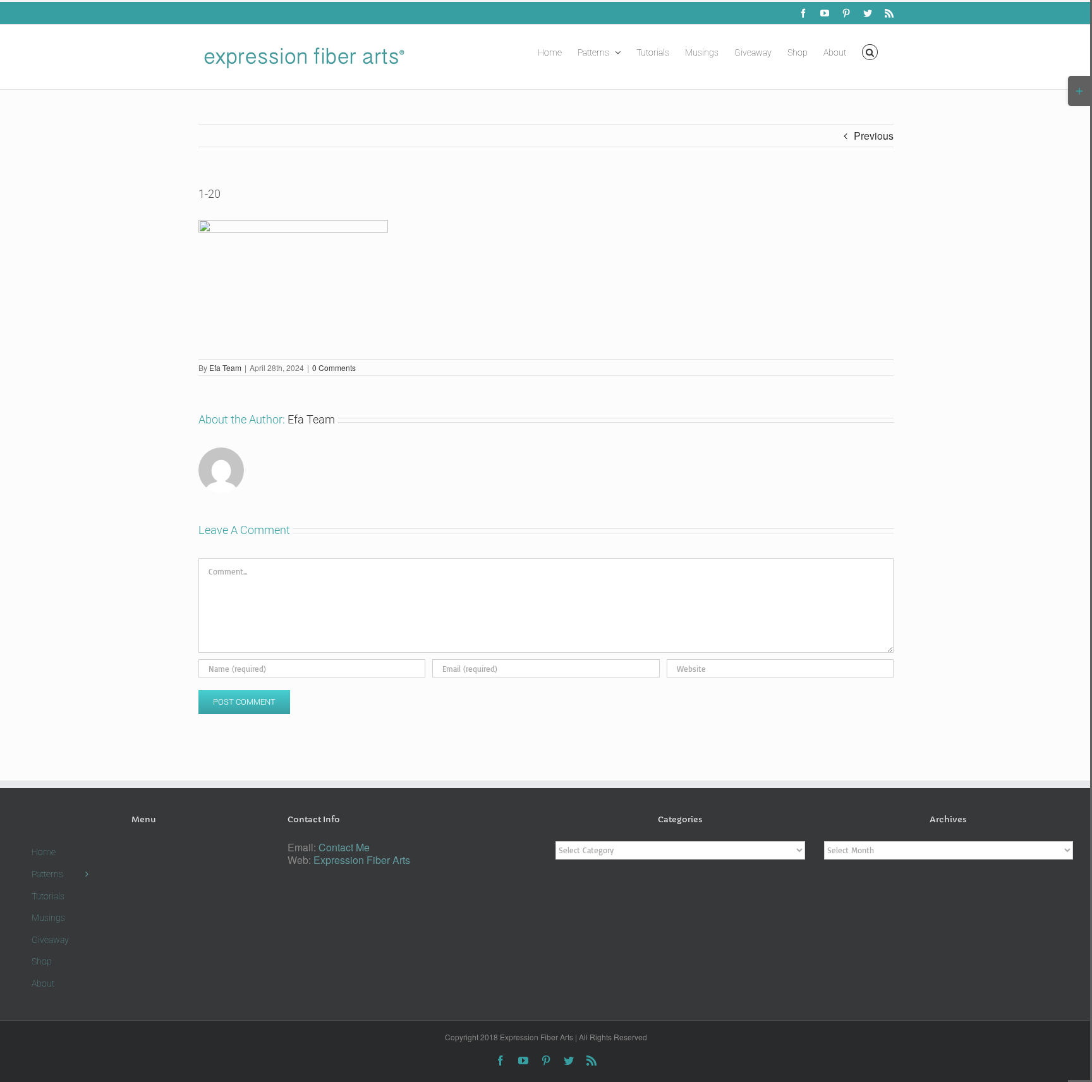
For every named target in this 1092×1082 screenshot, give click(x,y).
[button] (870, 51)
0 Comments (334, 367)
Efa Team (225, 367)
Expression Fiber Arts (361, 860)
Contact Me (344, 847)
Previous (874, 135)
